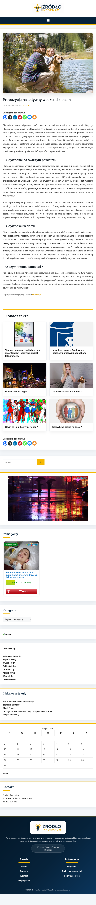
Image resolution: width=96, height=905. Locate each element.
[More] (34, 117)
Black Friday (9, 708)
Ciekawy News (9, 679)
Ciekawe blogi (9, 649)
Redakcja (24, 871)
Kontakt (24, 876)
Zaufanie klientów (11, 705)
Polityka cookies (72, 876)
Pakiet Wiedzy (9, 666)
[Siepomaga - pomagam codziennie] (21, 596)
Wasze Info (8, 676)
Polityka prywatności (72, 871)
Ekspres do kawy (11, 715)
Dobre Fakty (8, 669)
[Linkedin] (15, 117)
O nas (24, 866)
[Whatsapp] (24, 117)
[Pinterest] (20, 117)
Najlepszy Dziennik (12, 656)
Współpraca (24, 881)
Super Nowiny (9, 660)
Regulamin (72, 866)
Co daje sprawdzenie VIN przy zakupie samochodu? (27, 711)
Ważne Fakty (9, 663)
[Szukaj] (40, 462)
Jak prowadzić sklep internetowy (18, 702)
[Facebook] (5, 117)
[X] (10, 117)
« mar (5, 773)
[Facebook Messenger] (29, 117)
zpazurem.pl (36, 295)
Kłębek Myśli (9, 673)
